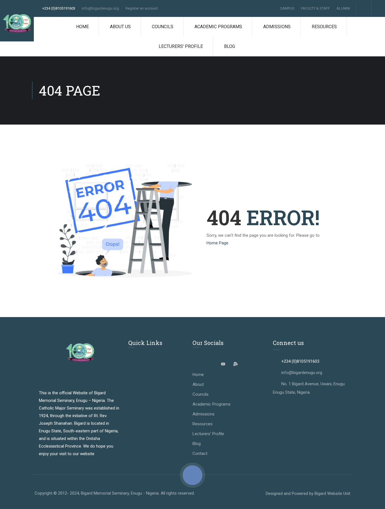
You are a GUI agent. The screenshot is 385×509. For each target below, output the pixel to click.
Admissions (277, 26)
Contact (200, 453)
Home (82, 26)
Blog (229, 46)
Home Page (217, 242)
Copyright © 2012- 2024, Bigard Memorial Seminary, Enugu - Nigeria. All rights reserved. (115, 493)
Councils (162, 26)
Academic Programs (218, 26)
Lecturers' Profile (208, 433)
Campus (287, 8)
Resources (324, 26)
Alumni (343, 8)
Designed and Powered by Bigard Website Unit (308, 493)
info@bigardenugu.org (100, 8)
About (198, 384)
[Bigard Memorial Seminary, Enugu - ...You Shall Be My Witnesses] (17, 23)
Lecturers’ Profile (181, 46)
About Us (120, 26)
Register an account (141, 8)
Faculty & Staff (315, 8)
